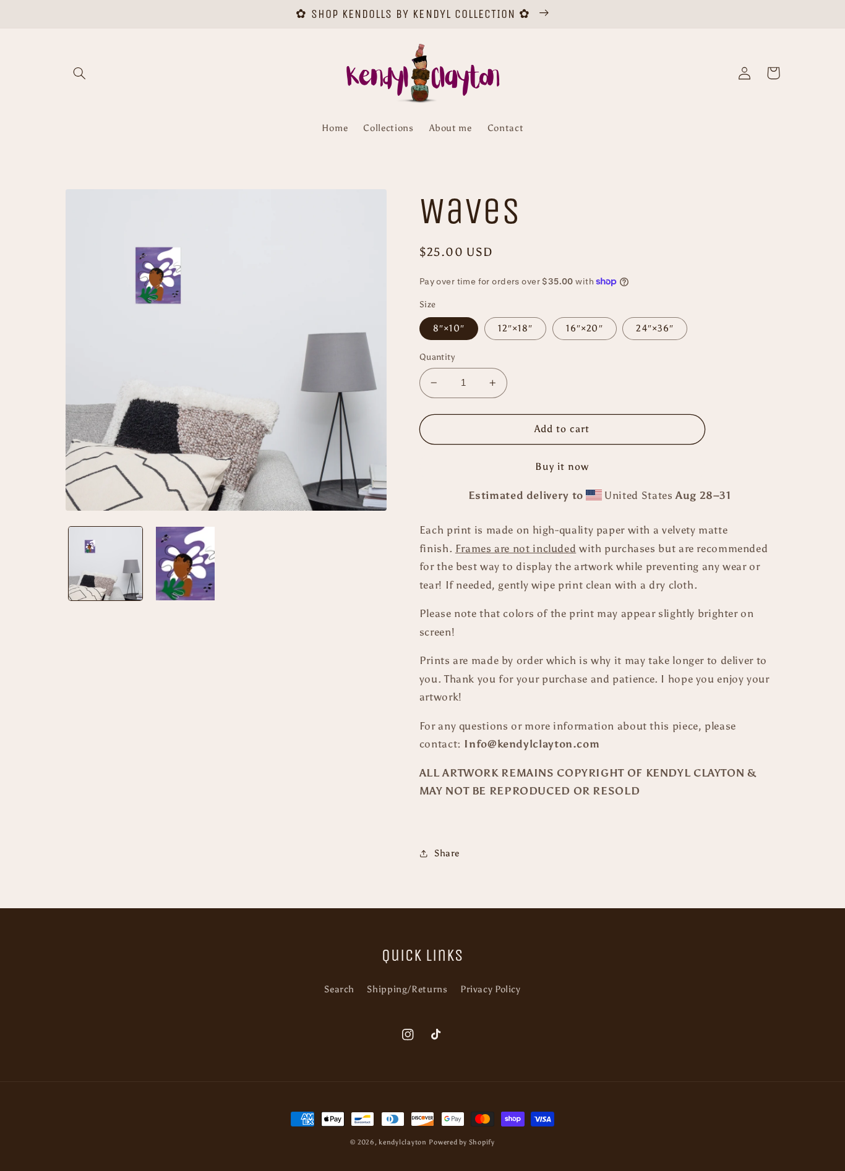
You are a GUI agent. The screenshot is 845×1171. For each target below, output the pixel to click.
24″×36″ (654, 328)
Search (339, 989)
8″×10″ (449, 328)
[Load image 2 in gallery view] (185, 563)
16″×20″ (584, 328)
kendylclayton (403, 1142)
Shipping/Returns (407, 989)
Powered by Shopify (461, 1142)
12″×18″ (515, 328)
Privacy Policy (490, 989)
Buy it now (562, 466)
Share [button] (447, 853)
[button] (80, 73)
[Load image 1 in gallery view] (105, 563)
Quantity (437, 357)
